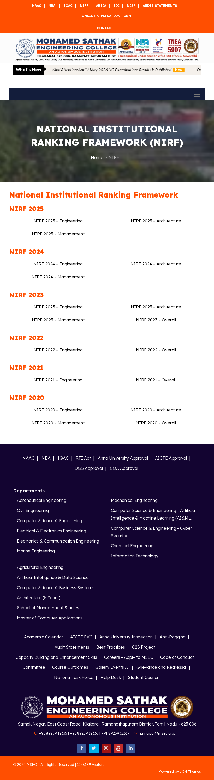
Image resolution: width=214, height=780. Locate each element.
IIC (117, 6)
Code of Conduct (177, 657)
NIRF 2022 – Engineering (58, 349)
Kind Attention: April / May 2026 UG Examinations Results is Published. (102, 69)
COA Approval (124, 468)
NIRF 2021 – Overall (156, 379)
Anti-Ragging (173, 636)
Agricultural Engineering (40, 567)
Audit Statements (160, 6)
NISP (131, 6)
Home (97, 157)
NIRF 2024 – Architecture (155, 263)
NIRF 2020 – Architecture (155, 409)
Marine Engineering (36, 550)
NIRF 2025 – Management (58, 233)
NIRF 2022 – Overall (156, 349)
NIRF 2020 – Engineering (58, 409)
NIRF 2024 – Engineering (58, 263)
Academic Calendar (43, 636)
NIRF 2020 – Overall (156, 422)
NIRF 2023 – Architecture (156, 306)
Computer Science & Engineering (49, 520)
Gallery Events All (112, 667)
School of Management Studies (48, 607)
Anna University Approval (123, 458)
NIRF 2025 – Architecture (156, 220)
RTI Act (83, 458)
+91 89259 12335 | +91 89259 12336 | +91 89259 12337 (84, 733)
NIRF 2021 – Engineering (58, 379)
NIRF (84, 6)
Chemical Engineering (132, 545)
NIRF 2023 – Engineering (58, 306)
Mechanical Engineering (134, 500)
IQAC (68, 6)
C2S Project (143, 647)
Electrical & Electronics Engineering (51, 530)
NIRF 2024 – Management (58, 276)
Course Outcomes (70, 667)
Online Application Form (106, 16)
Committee (34, 667)
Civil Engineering (33, 510)
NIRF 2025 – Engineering (58, 220)
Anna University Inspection (126, 636)
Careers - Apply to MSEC (128, 657)
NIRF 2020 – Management (58, 422)
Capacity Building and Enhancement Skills (56, 657)
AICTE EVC (81, 636)
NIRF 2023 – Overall (156, 319)
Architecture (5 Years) (38, 597)
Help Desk (110, 677)
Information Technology (134, 555)
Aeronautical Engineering (41, 500)
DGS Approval (89, 468)
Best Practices (110, 647)
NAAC (36, 6)
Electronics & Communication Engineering (58, 541)
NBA (52, 6)
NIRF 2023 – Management (58, 319)
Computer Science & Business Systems (55, 587)
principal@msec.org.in (159, 733)
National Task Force (73, 677)
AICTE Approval (171, 458)
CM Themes (191, 771)
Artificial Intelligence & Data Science (53, 577)
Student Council (143, 677)
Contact (105, 28)
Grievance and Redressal (161, 667)
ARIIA (101, 6)
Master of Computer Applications (49, 617)
